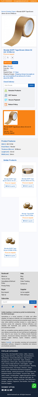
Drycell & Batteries (28, 356)
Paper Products (27, 358)
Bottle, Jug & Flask (19, 379)
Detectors (24, 367)
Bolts (7, 369)
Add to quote (7, 62)
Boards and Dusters (24, 365)
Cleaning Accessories (17, 371)
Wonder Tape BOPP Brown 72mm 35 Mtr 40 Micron (28, 215)
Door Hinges (17, 367)
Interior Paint (16, 360)
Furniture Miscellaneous (16, 358)
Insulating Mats (14, 375)
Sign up (3, 294)
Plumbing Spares (14, 365)
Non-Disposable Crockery (16, 354)
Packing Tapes (11, 11)
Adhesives (10, 379)
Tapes (22, 360)
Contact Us (33, 1)
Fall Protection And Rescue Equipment (20, 369)
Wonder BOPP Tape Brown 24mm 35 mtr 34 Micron (10, 180)
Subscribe (33, 302)
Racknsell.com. (15, 394)
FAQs (22, 279)
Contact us (23, 283)
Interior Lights (14, 362)
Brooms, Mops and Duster (12, 363)
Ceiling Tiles (19, 356)
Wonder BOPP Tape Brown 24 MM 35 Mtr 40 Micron (10, 250)
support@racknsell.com (21, 1)
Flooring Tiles (5, 354)
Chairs (32, 373)
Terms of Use (5, 279)
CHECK (31, 85)
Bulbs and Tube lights (25, 377)
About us (4, 276)
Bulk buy (15, 62)
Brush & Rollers (16, 373)
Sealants (9, 381)
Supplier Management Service (27, 375)
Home (3, 11)
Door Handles (23, 381)
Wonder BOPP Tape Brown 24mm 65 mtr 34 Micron (27, 180)
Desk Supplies (24, 363)
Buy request (5, 292)
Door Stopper (31, 381)
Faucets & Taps (25, 373)
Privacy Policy (5, 285)
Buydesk (8, 342)
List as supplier (25, 292)
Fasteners (15, 377)
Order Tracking (25, 281)
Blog (21, 276)
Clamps (29, 367)
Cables (25, 354)
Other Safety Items (30, 379)
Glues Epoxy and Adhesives (26, 362)
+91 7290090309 (7, 1)
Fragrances (15, 381)
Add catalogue (24, 294)
